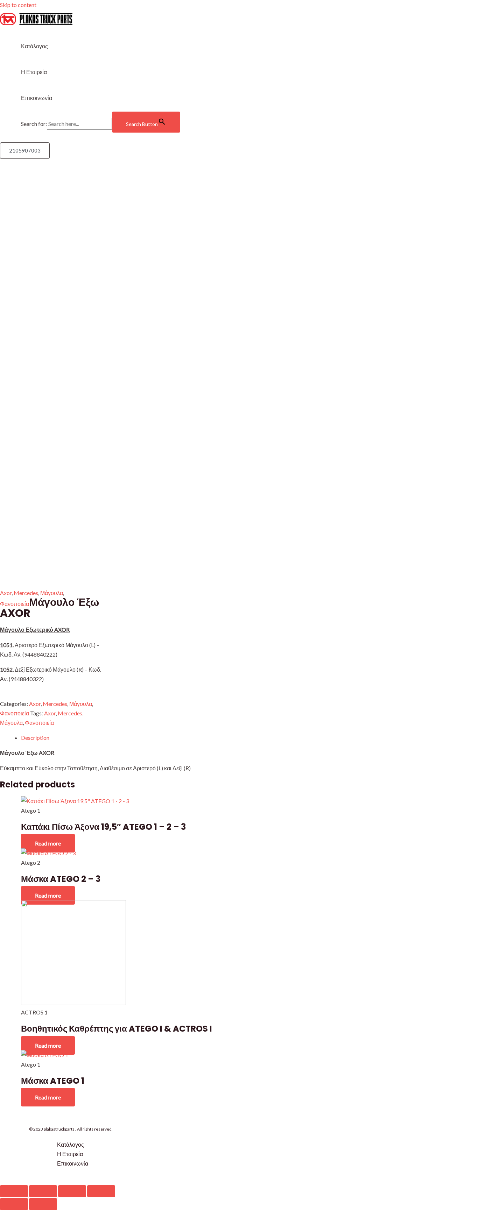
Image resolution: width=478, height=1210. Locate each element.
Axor (6, 592)
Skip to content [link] (18, 4)
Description (35, 737)
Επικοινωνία (36, 97)
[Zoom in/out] (101, 1191)
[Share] (43, 1191)
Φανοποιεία (14, 603)
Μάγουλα (51, 592)
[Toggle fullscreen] (72, 1191)
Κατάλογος (34, 46)
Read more (48, 843)
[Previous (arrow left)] (14, 1204)
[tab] (126, 737)
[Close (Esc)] (14, 1191)
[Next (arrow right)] (43, 1204)
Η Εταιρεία (34, 72)
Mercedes (26, 592)
